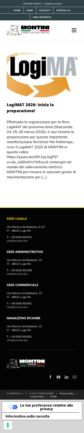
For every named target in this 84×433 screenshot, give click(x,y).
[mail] (74, 377)
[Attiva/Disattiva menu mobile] (74, 30)
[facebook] (50, 377)
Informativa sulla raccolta (28, 416)
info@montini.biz (53, 3)
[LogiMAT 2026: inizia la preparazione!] (42, 75)
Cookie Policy (37, 396)
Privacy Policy (67, 393)
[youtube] (58, 377)
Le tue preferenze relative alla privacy (46, 407)
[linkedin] (66, 377)
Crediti (53, 396)
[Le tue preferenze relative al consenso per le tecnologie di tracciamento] (8, 425)
